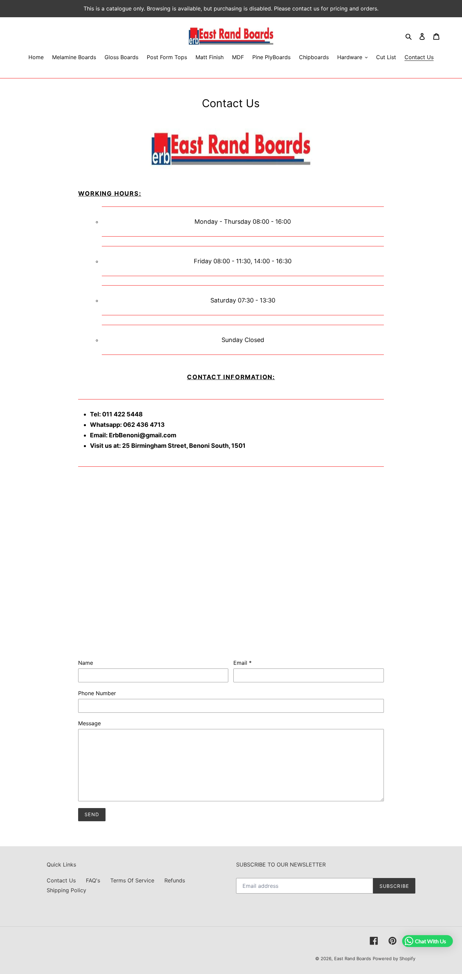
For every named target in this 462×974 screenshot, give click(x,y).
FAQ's (93, 880)
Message (89, 723)
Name (85, 662)
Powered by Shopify (394, 958)
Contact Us (61, 880)
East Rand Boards (352, 958)
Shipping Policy (66, 890)
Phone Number (97, 693)
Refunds (174, 880)
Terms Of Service (132, 880)
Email (242, 662)
